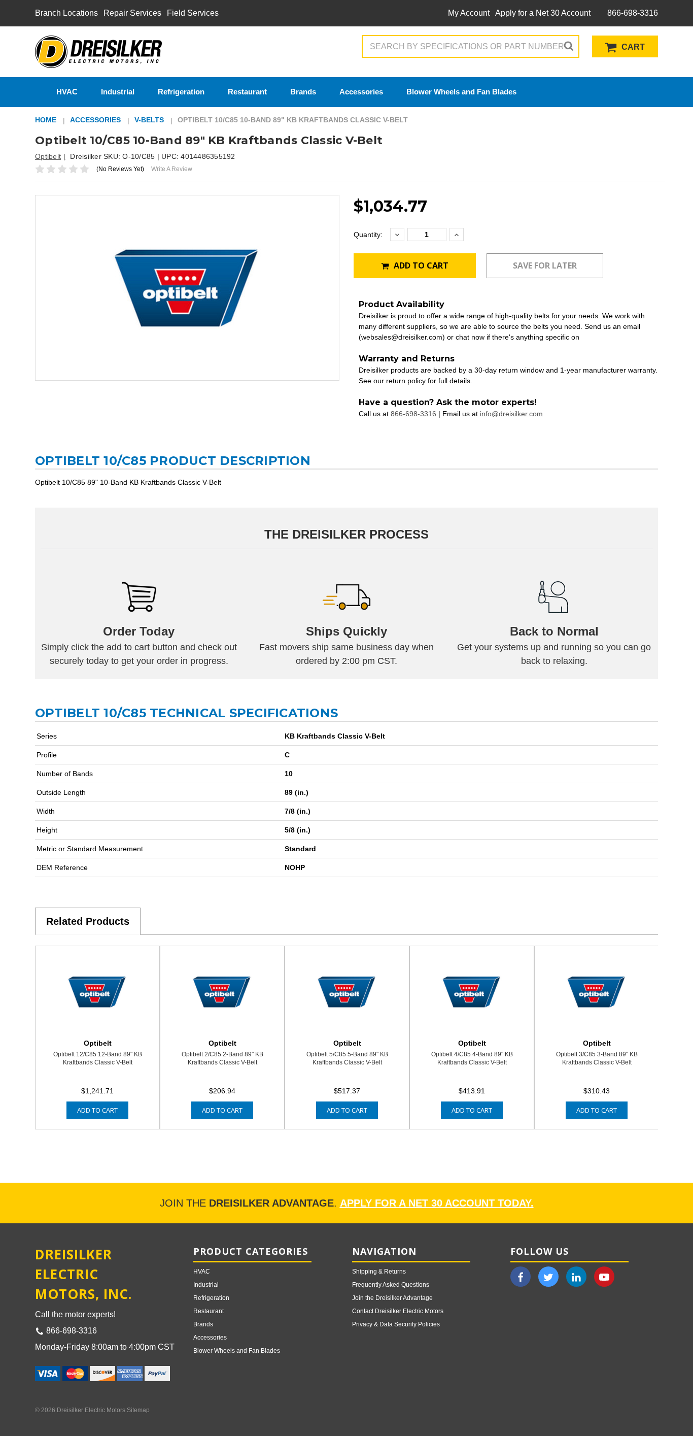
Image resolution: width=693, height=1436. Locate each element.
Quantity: (368, 234)
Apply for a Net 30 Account (543, 13)
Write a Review (171, 169)
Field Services (193, 13)
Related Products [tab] (87, 921)
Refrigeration (181, 91)
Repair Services (132, 13)
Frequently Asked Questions (390, 1284)
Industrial (117, 91)
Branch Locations (66, 13)
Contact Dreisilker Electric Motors (397, 1311)
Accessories (361, 91)
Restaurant (247, 91)
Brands (303, 91)
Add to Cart (420, 265)
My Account (469, 13)
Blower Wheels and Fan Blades (461, 91)
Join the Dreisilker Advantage (392, 1297)
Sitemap (138, 1410)
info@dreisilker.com (511, 414)
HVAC (67, 91)
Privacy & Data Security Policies (396, 1324)
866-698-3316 (631, 13)
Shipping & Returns (379, 1271)
